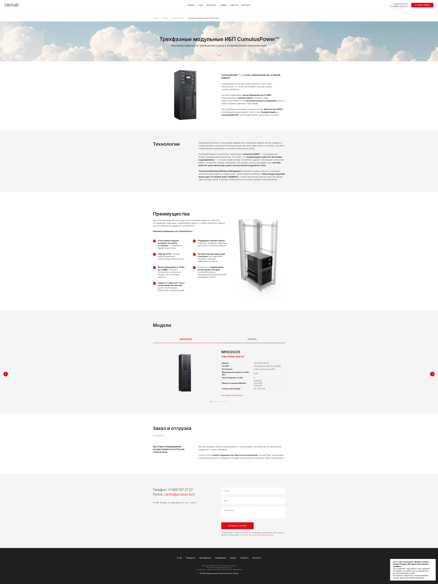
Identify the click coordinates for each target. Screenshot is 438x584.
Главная (190, 5)
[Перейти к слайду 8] (225, 401)
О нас (200, 5)
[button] (422, 5)
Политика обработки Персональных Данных (219, 566)
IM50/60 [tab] (252, 339)
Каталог (165, 18)
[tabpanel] (219, 378)
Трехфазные (220, 558)
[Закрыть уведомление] (434, 560)
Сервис (223, 5)
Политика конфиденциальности (219, 567)
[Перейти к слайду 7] (223, 401)
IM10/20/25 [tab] (186, 339)
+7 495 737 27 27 (180, 490)
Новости (234, 5)
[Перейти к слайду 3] (214, 401)
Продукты (211, 5)
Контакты (246, 5)
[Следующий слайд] (432, 374)
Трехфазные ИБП (178, 18)
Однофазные (205, 558)
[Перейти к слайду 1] (210, 401)
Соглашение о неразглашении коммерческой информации (219, 569)
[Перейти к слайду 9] (227, 401)
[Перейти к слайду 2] (212, 401)
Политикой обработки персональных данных (256, 535)
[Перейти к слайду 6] (221, 401)
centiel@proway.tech (399, 6)
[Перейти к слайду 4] (216, 401)
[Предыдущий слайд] (5, 374)
